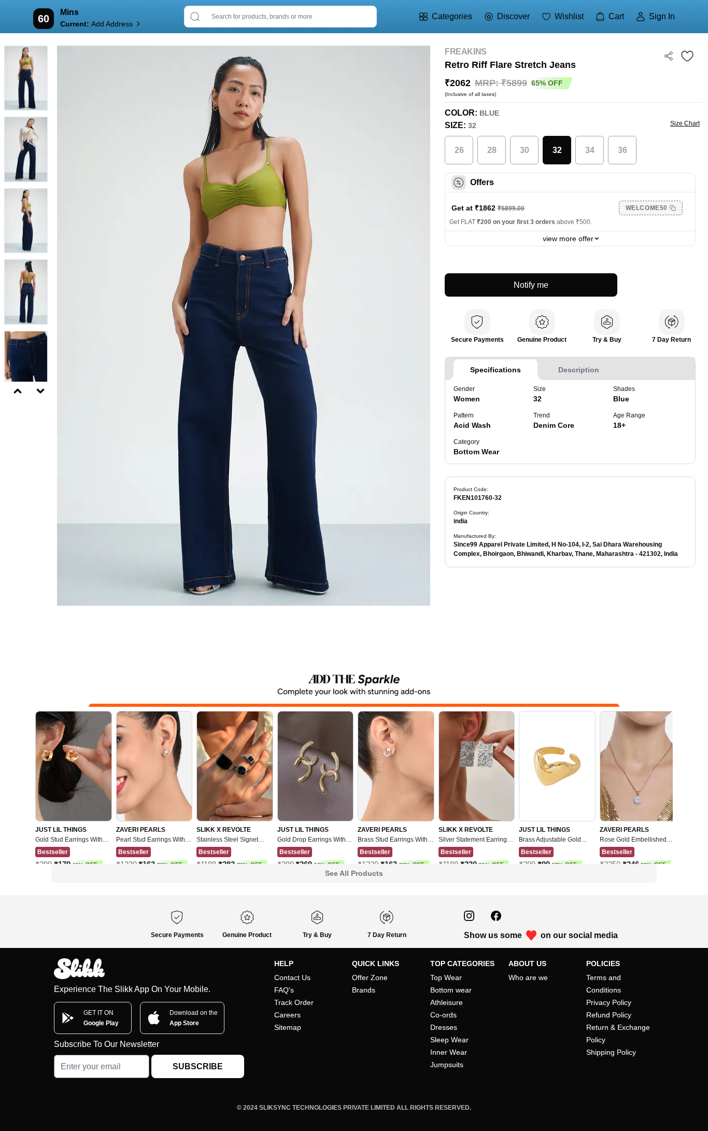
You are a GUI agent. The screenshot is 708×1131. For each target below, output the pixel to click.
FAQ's (284, 990)
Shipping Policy (611, 1052)
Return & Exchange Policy (618, 1033)
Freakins (466, 51)
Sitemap (287, 1027)
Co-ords (443, 1015)
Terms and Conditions (603, 983)
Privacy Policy (608, 1002)
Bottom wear (451, 990)
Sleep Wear (449, 1040)
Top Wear (446, 977)
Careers (287, 1015)
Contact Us (292, 977)
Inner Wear (448, 1052)
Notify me (531, 285)
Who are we (528, 977)
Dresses (443, 1027)
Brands (363, 990)
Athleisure (446, 1002)
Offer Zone (370, 977)
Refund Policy (608, 1015)
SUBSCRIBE (198, 1066)
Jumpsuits (446, 1064)
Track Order (294, 1002)
